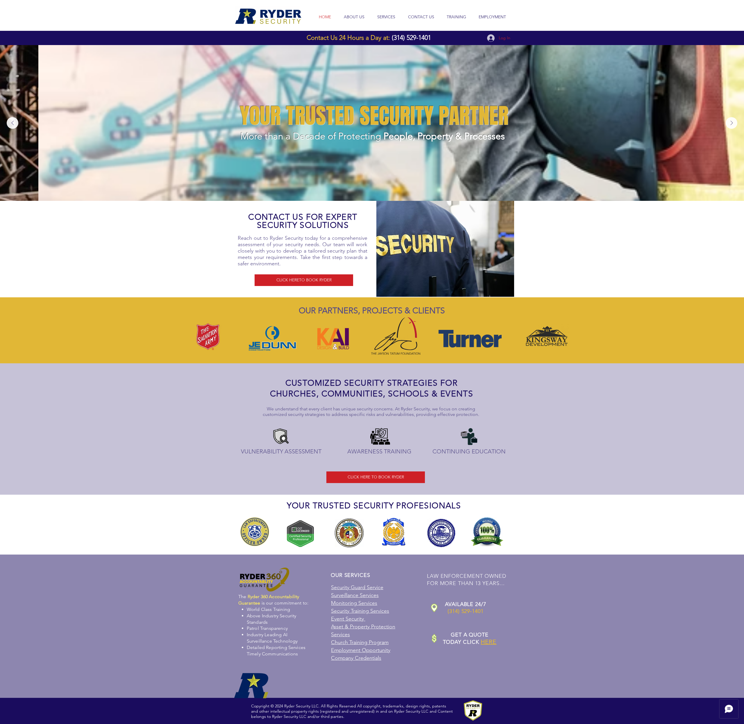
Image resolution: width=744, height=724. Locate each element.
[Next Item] (731, 123)
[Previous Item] (12, 123)
